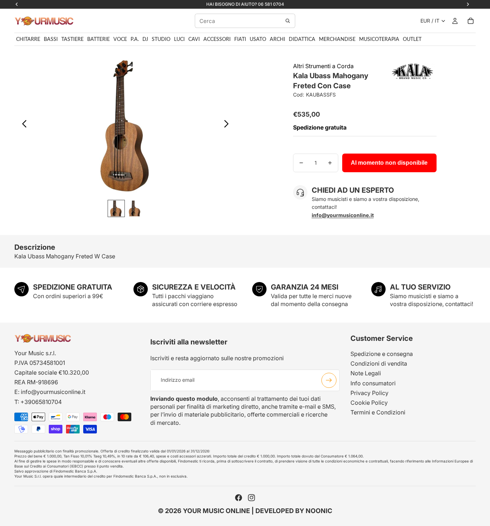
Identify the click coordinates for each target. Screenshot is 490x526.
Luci (179, 39)
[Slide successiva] (228, 125)
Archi (277, 39)
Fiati (240, 39)
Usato (258, 39)
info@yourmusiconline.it (53, 391)
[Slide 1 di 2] (116, 208)
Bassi (51, 39)
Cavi (194, 39)
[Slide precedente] (22, 125)
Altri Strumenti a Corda (323, 66)
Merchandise (337, 39)
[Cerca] (287, 21)
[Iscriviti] (328, 380)
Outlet (412, 39)
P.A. (135, 39)
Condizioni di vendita (378, 363)
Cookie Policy (369, 402)
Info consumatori (373, 382)
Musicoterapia (379, 39)
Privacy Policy (369, 392)
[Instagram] (251, 497)
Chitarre (28, 39)
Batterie (98, 39)
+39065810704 (41, 401)
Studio (161, 39)
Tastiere (72, 39)
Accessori (217, 39)
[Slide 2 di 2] (135, 208)
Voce (120, 39)
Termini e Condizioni (377, 412)
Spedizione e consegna (381, 353)
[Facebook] (238, 497)
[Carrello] (471, 21)
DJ (145, 39)
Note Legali (365, 373)
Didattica (302, 39)
